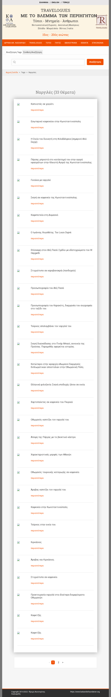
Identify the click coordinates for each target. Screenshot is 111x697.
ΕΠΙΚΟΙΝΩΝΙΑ (97, 43)
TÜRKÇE (66, 2)
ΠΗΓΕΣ (58, 43)
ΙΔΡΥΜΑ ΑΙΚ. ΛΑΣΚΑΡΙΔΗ (14, 43)
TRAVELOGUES (55, 10)
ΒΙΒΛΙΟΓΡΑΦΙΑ (71, 43)
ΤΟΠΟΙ (48, 43)
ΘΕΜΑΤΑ (84, 43)
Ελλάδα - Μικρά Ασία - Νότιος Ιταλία (55, 28)
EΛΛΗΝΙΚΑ (43, 2)
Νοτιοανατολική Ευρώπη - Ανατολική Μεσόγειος (55, 25)
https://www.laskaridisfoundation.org (85, 692)
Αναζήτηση (95, 62)
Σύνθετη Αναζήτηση (32, 52)
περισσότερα (37, 110)
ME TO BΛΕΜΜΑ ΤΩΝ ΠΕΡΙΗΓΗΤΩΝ (59, 15)
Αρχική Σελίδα (12, 72)
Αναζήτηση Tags (14, 52)
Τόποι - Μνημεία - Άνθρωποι (55, 21)
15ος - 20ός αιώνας (55, 35)
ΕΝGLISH (55, 2)
